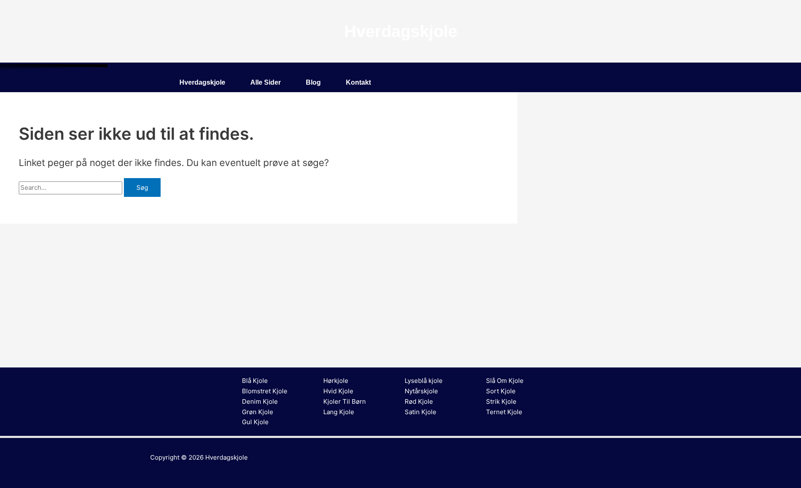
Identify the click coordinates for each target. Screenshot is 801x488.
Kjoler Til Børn (344, 401)
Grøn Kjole (257, 412)
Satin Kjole (420, 412)
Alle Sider (265, 82)
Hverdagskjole (202, 82)
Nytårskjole (421, 391)
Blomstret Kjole (264, 391)
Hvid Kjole (338, 391)
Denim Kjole (260, 401)
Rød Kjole (419, 401)
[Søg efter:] (71, 187)
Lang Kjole (338, 412)
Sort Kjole (501, 391)
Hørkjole (335, 381)
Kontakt (358, 82)
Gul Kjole (255, 422)
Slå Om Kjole (505, 381)
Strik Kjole (501, 401)
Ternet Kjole (504, 412)
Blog (313, 82)
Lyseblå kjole (424, 381)
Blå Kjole (255, 381)
